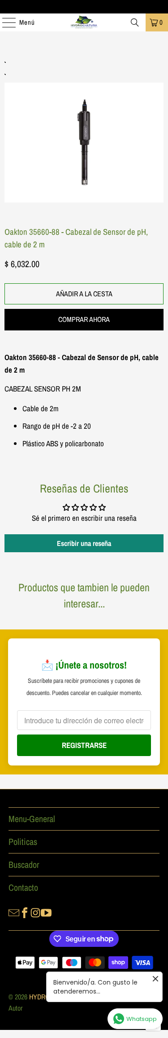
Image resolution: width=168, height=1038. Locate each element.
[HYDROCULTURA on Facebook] (24, 912)
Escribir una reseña (84, 543)
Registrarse (84, 745)
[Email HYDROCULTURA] (14, 912)
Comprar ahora (84, 319)
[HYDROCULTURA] (84, 22)
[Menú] (4, 22)
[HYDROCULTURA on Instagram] (35, 912)
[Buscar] (134, 22)
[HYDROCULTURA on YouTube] (46, 912)
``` (84, 132)
